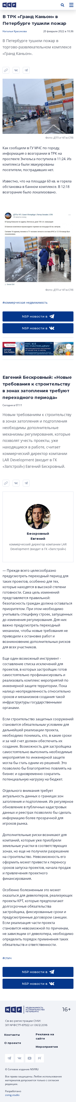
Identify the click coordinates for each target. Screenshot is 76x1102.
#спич (7, 958)
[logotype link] (13, 5)
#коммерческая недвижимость (25, 302)
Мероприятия (47, 1046)
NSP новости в (35, 316)
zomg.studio (12, 1095)
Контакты (12, 1034)
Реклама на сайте (45, 1036)
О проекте (12, 1043)
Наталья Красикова (15, 31)
